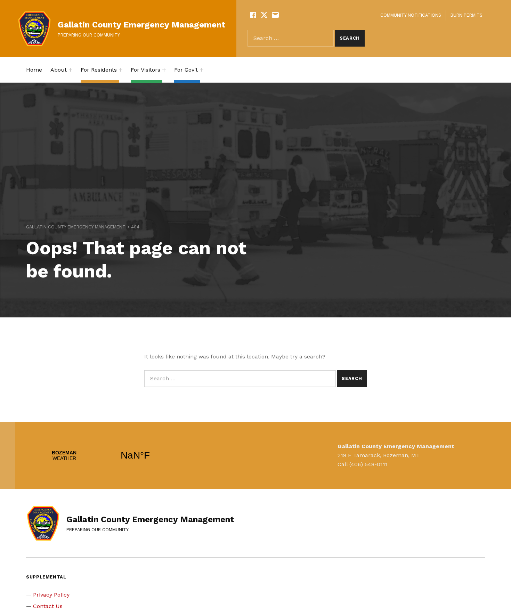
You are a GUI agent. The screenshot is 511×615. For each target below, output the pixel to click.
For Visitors (145, 69)
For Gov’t (186, 69)
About (58, 69)
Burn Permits (466, 15)
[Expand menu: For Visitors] (164, 70)
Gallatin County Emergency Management (141, 25)
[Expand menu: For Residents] (120, 70)
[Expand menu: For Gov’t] (201, 70)
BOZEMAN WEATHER (99, 455)
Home (34, 69)
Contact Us (48, 606)
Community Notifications (410, 15)
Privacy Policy (51, 594)
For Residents (99, 69)
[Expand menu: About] (70, 70)
